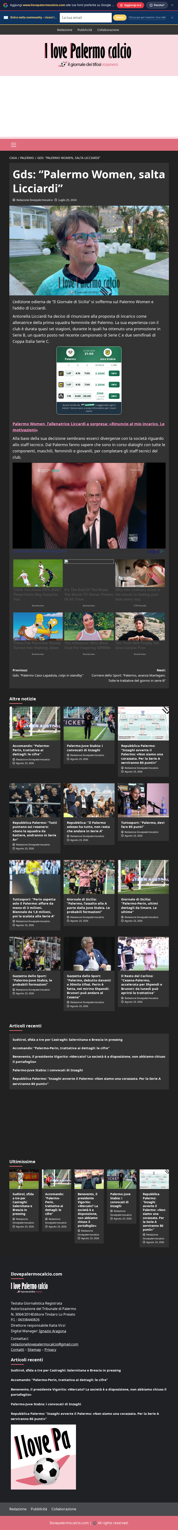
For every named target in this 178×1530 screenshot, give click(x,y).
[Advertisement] (89, 106)
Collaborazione (108, 30)
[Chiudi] (172, 5)
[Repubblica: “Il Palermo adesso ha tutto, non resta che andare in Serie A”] (89, 800)
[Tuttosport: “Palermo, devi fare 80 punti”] (143, 800)
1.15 (69, 396)
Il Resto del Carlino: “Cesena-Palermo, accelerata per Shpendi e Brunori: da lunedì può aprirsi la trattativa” (141, 984)
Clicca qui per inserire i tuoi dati (147, 17)
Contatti (17, 1349)
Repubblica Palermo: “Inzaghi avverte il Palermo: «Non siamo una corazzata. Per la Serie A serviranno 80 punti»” (142, 754)
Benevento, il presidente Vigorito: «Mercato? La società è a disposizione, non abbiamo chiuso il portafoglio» (89, 1059)
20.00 (87, 396)
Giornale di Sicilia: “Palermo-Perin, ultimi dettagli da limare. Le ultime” (139, 905)
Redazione (64, 30)
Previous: (48, 672)
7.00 (87, 373)
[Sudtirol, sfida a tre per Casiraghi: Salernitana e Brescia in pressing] (24, 1179)
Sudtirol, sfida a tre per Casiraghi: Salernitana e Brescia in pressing (68, 1039)
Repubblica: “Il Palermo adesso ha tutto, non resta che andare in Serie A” (88, 826)
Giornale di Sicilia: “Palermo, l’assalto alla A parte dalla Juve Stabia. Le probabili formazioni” (88, 905)
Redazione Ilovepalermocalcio (34, 200)
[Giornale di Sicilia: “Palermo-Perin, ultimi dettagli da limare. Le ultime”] (143, 877)
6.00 (78, 396)
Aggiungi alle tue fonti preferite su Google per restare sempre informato (81, 5)
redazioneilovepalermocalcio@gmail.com (44, 1344)
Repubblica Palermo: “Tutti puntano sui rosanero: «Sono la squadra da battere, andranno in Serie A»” (35, 831)
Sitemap (34, 1349)
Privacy (50, 1349)
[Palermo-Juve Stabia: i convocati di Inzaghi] (89, 724)
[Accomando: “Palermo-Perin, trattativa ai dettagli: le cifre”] (34, 724)
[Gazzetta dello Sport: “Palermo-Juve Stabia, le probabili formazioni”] (34, 954)
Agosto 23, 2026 (25, 763)
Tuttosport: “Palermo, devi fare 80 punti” (143, 824)
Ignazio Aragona (52, 1331)
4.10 (78, 373)
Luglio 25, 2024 (67, 200)
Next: (129, 675)
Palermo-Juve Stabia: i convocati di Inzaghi (85, 747)
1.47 (68, 373)
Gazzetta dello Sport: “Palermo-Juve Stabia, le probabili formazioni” (32, 980)
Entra (120, 17)
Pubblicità (84, 30)
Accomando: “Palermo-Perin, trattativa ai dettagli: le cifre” (31, 749)
